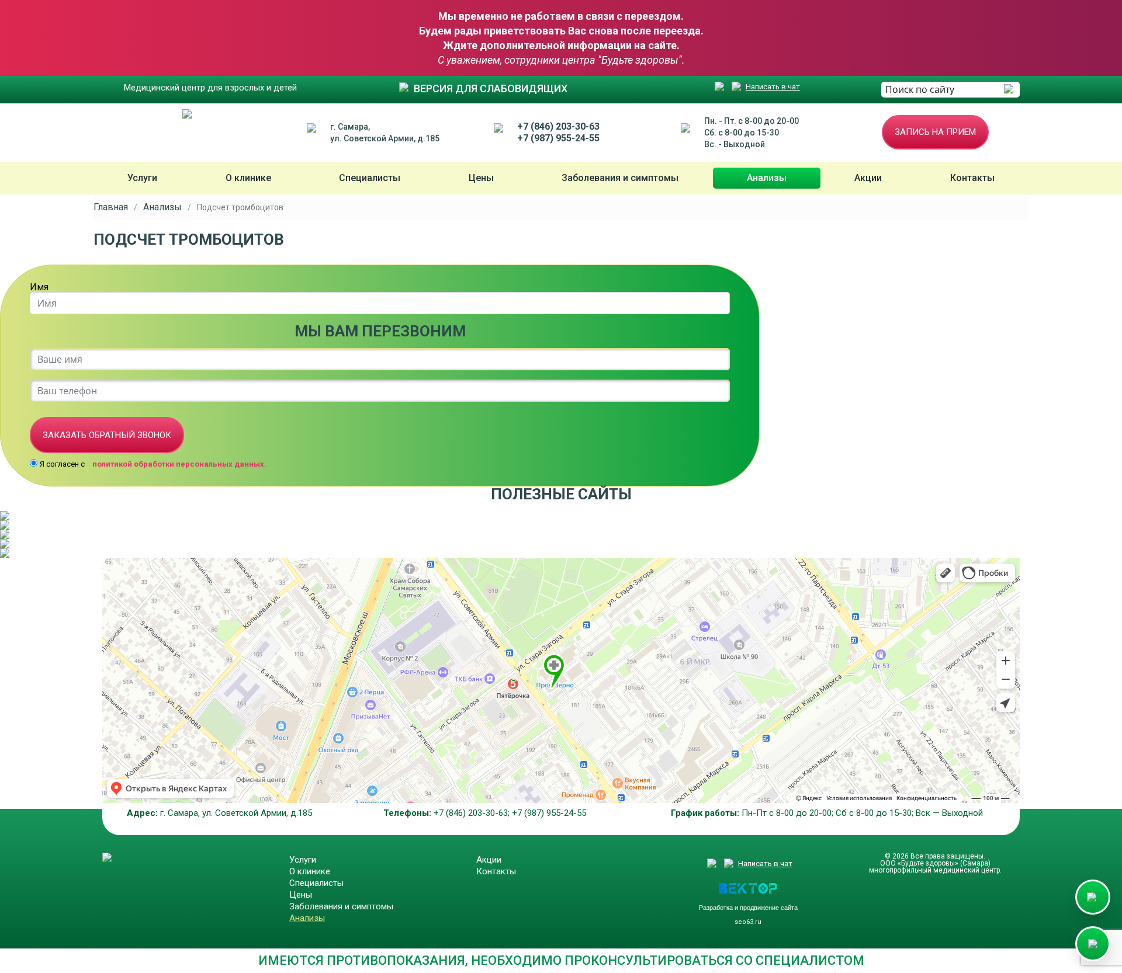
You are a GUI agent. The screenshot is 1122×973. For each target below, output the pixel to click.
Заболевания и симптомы (620, 177)
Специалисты (369, 177)
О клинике (248, 177)
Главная (111, 207)
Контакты (972, 177)
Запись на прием (935, 132)
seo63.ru (748, 922)
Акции (868, 177)
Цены (481, 177)
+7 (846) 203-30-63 (558, 126)
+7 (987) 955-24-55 (558, 138)
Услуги (142, 177)
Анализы (767, 177)
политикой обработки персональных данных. (179, 464)
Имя (39, 287)
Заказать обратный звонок (107, 435)
